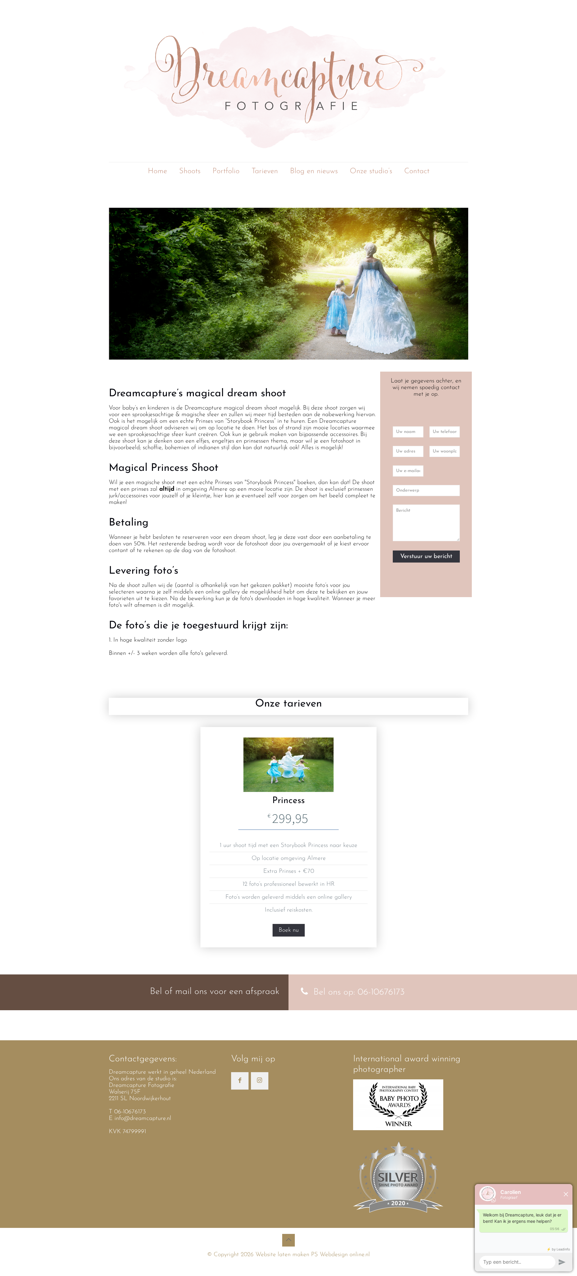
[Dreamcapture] (288, 81)
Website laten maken (281, 1255)
